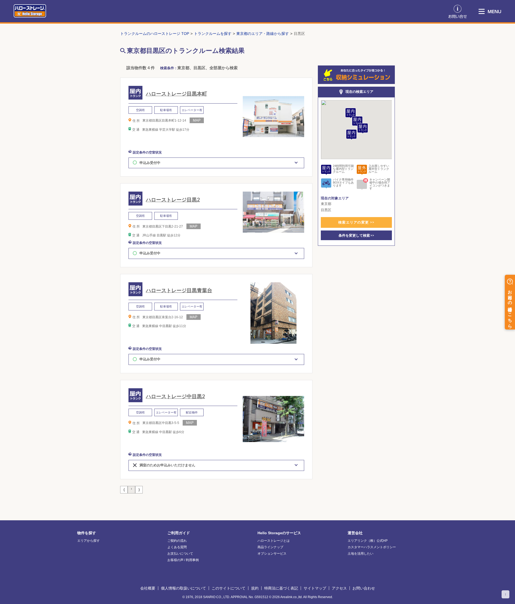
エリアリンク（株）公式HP (368, 540)
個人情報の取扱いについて (183, 588)
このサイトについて (228, 588)
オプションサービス (272, 553)
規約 (255, 588)
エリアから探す (88, 540)
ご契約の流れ (177, 540)
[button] (351, 134)
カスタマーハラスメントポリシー (372, 547)
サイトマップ (315, 588)
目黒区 (299, 33)
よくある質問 (177, 547)
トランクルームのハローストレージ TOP (154, 33)
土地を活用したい (360, 553)
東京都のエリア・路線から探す (262, 33)
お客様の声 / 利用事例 (183, 560)
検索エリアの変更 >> (356, 222)
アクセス (339, 588)
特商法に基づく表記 (281, 588)
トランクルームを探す (212, 33)
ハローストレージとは (274, 540)
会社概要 (147, 588)
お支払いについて (180, 553)
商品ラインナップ (270, 547)
